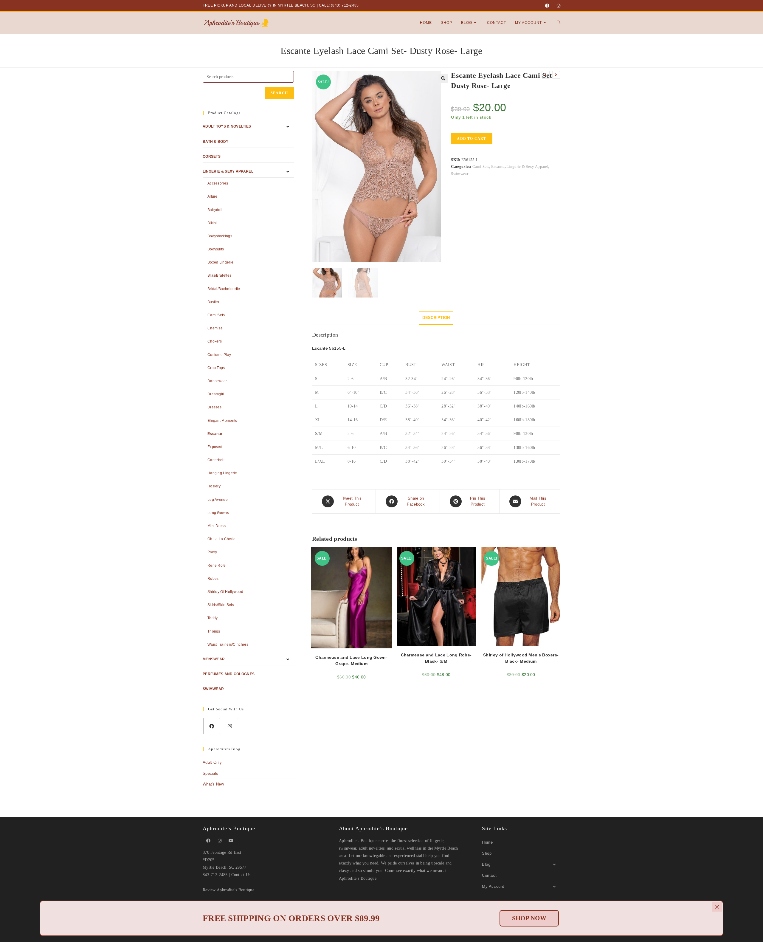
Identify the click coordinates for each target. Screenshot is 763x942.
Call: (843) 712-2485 (339, 5)
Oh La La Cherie (221, 539)
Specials (210, 773)
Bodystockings (219, 236)
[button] (443, 78)
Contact (489, 875)
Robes (213, 579)
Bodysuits (215, 249)
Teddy (212, 618)
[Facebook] (547, 6)
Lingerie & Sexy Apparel (527, 166)
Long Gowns (218, 513)
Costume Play (219, 355)
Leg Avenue (217, 500)
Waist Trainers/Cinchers (227, 644)
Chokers (214, 341)
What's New (213, 784)
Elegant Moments (222, 421)
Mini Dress (216, 526)
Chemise (215, 328)
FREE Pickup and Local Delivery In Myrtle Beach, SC (259, 5)
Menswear (214, 659)
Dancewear (217, 381)
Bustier (213, 302)
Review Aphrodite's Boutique (228, 890)
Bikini (212, 223)
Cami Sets (480, 166)
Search (279, 93)
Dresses (214, 407)
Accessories (217, 183)
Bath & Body (215, 142)
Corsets (212, 156)
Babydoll (214, 210)
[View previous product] (546, 75)
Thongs (213, 631)
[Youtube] (231, 841)
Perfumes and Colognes (229, 674)
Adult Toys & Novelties (227, 126)
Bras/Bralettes (219, 275)
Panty (212, 552)
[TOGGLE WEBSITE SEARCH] (558, 23)
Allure (212, 196)
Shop (486, 853)
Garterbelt (215, 460)
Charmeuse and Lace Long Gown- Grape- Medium (351, 660)
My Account (493, 886)
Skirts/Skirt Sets (220, 605)
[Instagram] (557, 6)
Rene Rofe (216, 565)
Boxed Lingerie (220, 262)
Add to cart (471, 139)
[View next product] (556, 75)
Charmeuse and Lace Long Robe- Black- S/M (436, 658)
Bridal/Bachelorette (223, 289)
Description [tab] (436, 318)
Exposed (214, 447)
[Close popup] (717, 907)
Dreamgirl (215, 394)
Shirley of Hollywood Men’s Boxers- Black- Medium (521, 658)
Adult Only (212, 762)
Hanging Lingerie (222, 473)
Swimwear (459, 173)
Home (487, 842)
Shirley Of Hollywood (225, 592)
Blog (486, 864)
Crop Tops (216, 368)
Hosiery (214, 486)
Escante (497, 166)
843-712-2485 (215, 875)
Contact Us (241, 875)
